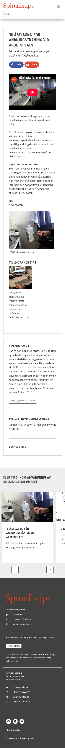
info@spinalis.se (20, 687)
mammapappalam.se (22, 624)
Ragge (25, 345)
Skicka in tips (14, 646)
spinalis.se (18, 614)
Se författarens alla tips (23, 401)
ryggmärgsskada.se (22, 619)
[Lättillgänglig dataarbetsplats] (20, 288)
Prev (15, 569)
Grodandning (21, 528)
